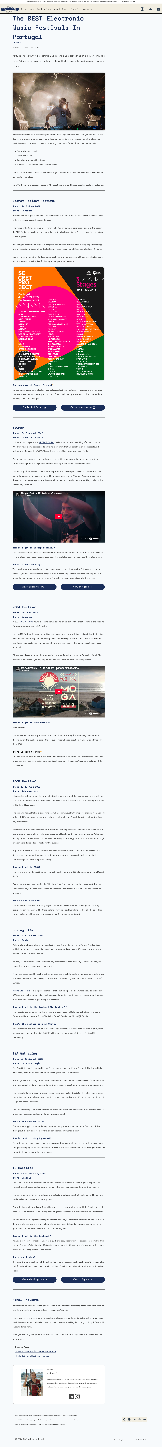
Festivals (17, 43)
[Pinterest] (139, 1419)
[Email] (158, 9)
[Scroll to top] (156, 1438)
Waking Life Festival (22, 991)
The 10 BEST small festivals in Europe (32, 1356)
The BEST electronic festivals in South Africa (35, 1352)
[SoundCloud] (150, 9)
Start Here (27, 9)
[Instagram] (142, 9)
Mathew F (18, 48)
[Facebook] (124, 1419)
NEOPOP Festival (46, 443)
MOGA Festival (26, 622)
